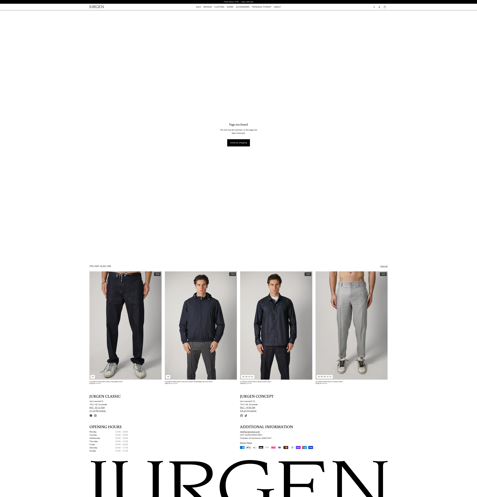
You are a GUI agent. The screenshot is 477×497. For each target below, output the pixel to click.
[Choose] (158, 376)
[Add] (233, 376)
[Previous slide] (93, 325)
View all (384, 266)
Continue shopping (238, 142)
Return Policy (246, 443)
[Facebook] (90, 415)
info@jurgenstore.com (250, 431)
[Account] (379, 7)
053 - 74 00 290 (247, 407)
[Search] (374, 7)
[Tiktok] (245, 415)
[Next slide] (158, 325)
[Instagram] (95, 415)
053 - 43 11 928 (97, 407)
